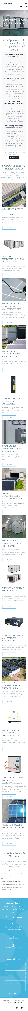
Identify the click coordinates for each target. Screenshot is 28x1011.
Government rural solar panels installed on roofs (12, 884)
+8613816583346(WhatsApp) (14, 947)
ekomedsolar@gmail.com (14, 938)
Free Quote (9, 227)
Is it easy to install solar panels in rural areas (11, 870)
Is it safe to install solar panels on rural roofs (11, 873)
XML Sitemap (17, 1002)
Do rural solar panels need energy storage (11, 881)
